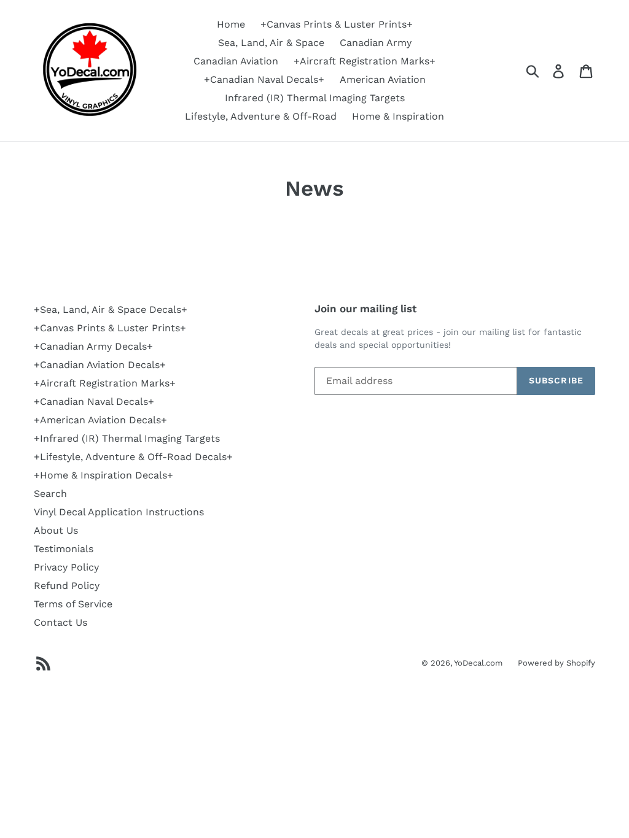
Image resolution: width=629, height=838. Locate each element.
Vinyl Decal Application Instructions (119, 512)
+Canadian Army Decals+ (93, 346)
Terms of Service (73, 604)
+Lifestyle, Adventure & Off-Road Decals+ (133, 457)
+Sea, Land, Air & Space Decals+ (110, 309)
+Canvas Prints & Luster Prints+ (336, 24)
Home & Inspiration (398, 116)
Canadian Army (376, 42)
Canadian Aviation (235, 61)
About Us (56, 530)
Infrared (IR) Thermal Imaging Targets (315, 98)
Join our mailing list (365, 308)
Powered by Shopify (556, 662)
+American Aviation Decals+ (100, 420)
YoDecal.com (478, 662)
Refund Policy (67, 585)
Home (231, 24)
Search (50, 493)
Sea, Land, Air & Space (271, 42)
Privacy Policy (66, 567)
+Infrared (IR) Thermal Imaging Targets (127, 438)
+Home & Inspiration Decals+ (103, 475)
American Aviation (383, 79)
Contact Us (60, 622)
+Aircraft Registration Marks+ (365, 61)
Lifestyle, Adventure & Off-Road (261, 116)
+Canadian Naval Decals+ (264, 79)
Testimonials (63, 549)
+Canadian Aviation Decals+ (100, 365)
